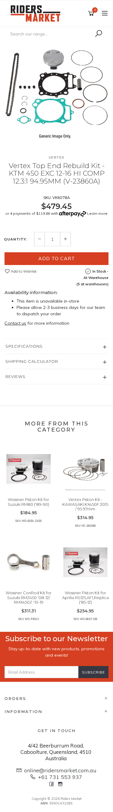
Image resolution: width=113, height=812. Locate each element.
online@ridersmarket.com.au (60, 770)
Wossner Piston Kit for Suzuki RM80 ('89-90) (28, 502)
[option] (56, 93)
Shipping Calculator (31, 361)
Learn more (97, 213)
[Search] (98, 33)
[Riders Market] (37, 13)
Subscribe (93, 672)
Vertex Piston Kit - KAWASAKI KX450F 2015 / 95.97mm (85, 504)
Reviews (15, 376)
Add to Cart (56, 258)
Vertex (57, 157)
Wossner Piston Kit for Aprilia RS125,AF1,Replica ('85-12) (85, 597)
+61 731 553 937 (60, 777)
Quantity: (15, 239)
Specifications (24, 346)
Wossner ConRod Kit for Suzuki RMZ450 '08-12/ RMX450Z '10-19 (29, 597)
